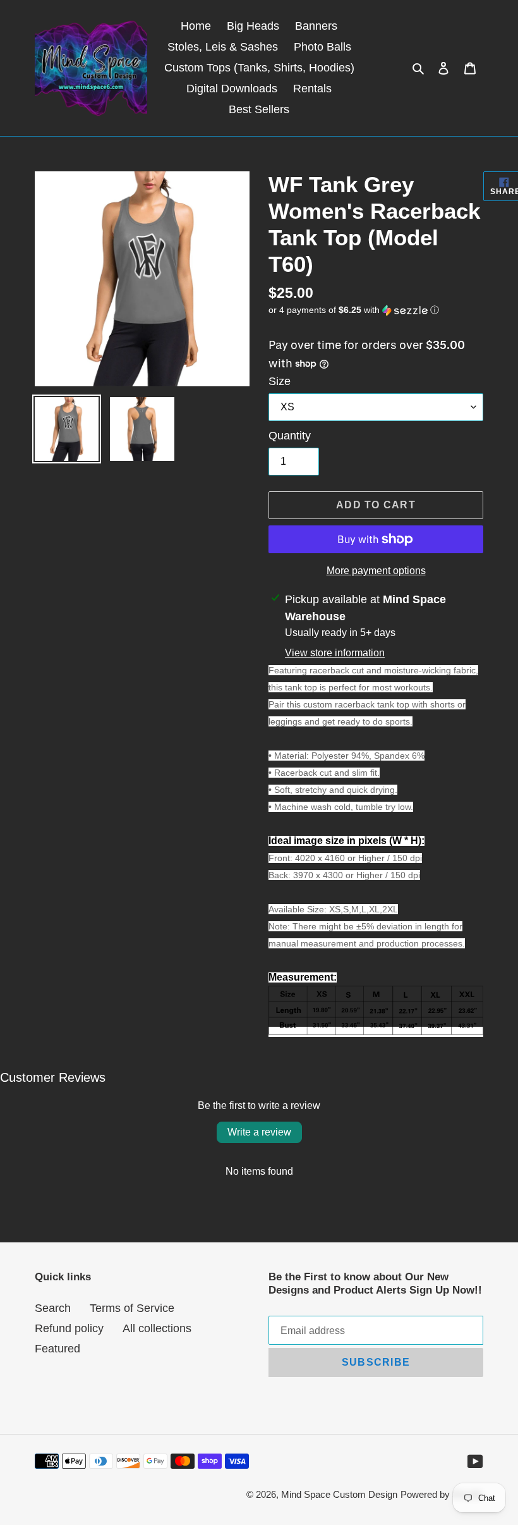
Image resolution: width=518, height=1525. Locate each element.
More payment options (376, 570)
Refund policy (69, 1328)
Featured (57, 1348)
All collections (157, 1328)
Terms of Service (132, 1308)
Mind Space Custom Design (339, 1494)
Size (279, 381)
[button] (353, 310)
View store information (335, 652)
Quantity (289, 435)
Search (53, 1308)
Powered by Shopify (442, 1494)
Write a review (259, 1132)
